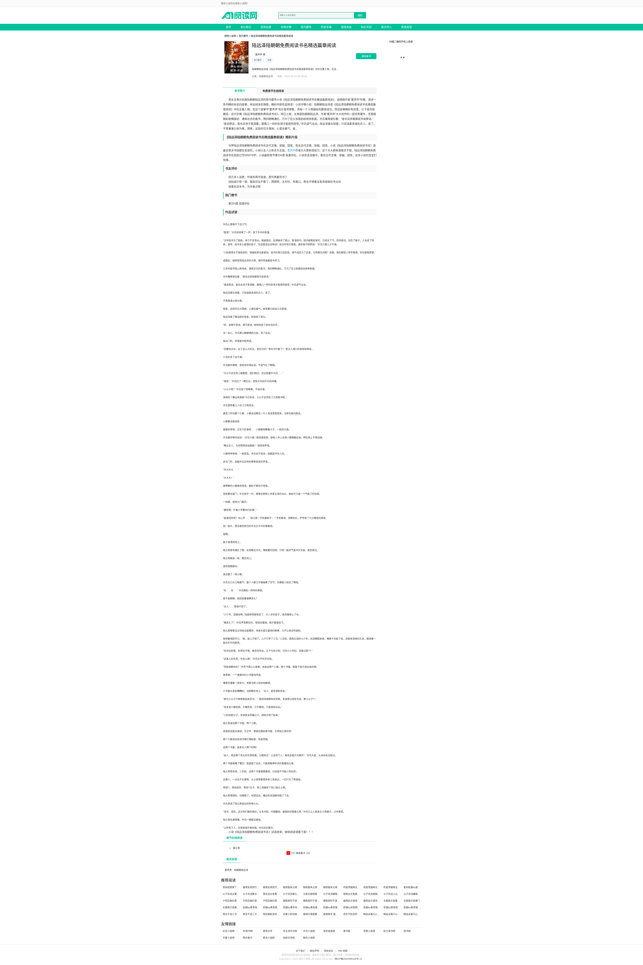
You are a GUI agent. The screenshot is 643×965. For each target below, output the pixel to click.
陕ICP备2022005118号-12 (348, 958)
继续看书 (366, 56)
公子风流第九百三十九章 (296, 894)
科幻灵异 (366, 27)
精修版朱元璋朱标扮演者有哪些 (299, 887)
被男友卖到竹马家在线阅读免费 (279, 887)
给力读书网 (389, 931)
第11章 (236, 848)
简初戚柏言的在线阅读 (274, 914)
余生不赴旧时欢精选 (353, 914)
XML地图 (342, 950)
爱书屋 (346, 931)
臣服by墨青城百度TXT (254, 907)
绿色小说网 (230, 36)
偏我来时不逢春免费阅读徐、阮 (339, 900)
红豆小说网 (228, 931)
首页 (228, 27)
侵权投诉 (328, 950)
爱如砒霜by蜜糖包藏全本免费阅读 (421, 887)
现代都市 (306, 27)
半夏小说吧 (228, 937)
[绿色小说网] (239, 15)
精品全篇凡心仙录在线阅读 (418, 914)
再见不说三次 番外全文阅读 (237, 914)
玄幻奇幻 (245, 27)
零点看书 (247, 937)
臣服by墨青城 (411, 907)
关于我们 (300, 950)
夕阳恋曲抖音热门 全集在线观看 (239, 900)
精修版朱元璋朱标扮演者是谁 (338, 887)
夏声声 (291, 150)
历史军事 (326, 27)
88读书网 (248, 931)
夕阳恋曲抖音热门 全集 (255, 900)
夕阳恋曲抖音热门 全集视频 (277, 900)
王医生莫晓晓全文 (312, 894)
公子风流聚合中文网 (253, 894)
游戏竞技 (346, 27)
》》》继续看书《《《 (300, 853)
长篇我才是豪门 (412, 900)
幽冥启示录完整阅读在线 (356, 900)
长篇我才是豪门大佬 (394, 900)
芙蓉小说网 (369, 931)
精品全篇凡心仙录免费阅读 (377, 914)
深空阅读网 (329, 931)
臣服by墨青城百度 (372, 907)
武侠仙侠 (266, 27)
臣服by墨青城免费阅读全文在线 (339, 907)
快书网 (407, 931)
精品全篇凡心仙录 (392, 914)
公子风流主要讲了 (232, 894)
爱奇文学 (267, 931)
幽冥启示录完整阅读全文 (376, 900)
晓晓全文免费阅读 (352, 894)
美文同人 (386, 27)
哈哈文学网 (289, 937)
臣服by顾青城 (390, 907)
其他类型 (406, 27)
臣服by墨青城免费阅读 (315, 907)
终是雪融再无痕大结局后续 (377, 887)
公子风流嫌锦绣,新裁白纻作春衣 (420, 894)
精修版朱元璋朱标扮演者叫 (317, 887)
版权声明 (314, 950)
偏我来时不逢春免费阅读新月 (298, 900)
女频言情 (286, 27)
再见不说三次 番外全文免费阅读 (259, 914)
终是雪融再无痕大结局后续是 (398, 887)
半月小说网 (309, 931)
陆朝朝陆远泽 (241, 870)
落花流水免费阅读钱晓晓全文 (278, 894)
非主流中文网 (290, 931)
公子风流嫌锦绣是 (332, 894)
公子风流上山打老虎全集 (396, 894)
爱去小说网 (269, 937)
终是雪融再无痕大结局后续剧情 (359, 887)
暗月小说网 (309, 937)
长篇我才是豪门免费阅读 (235, 907)
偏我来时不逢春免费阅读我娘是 (319, 900)
